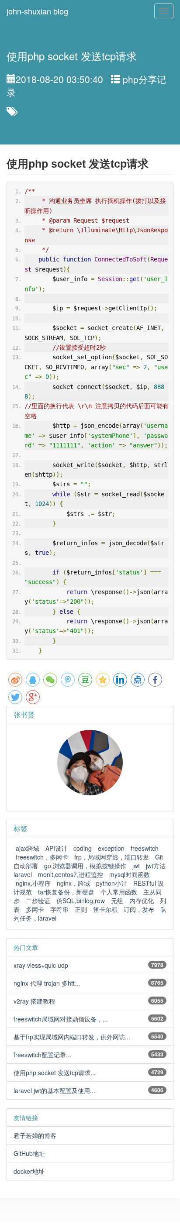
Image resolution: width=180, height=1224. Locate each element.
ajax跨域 (27, 848)
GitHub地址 (29, 1153)
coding (82, 848)
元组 (117, 900)
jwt (136, 865)
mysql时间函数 (129, 874)
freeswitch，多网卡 (42, 857)
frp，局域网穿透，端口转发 (111, 857)
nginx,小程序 (33, 883)
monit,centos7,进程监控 (70, 874)
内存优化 (141, 900)
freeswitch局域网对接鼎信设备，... (61, 1018)
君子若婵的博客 (35, 1135)
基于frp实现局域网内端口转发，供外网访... (72, 1036)
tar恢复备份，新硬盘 (66, 891)
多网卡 (35, 909)
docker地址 (29, 1171)
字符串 (59, 909)
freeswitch (145, 848)
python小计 (111, 883)
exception (111, 848)
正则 (81, 909)
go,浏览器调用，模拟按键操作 (85, 865)
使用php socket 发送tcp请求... (55, 1072)
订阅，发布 (139, 909)
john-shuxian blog (37, 11)
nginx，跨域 (73, 883)
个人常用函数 (118, 891)
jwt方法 (156, 865)
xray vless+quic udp (41, 965)
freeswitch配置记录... (42, 1054)
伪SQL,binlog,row (80, 900)
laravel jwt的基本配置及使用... (54, 1090)
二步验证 (38, 900)
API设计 (56, 848)
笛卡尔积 (105, 909)
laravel (23, 874)
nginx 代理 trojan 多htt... (47, 983)
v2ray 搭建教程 (34, 1001)
